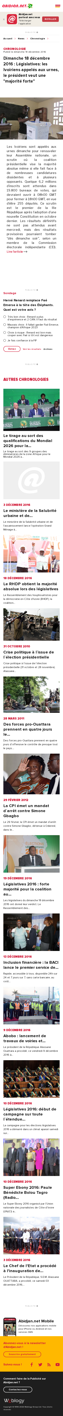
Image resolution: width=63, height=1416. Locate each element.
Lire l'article (15, 251)
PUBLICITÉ (30, 32)
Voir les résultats (32, 349)
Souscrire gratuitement (22, 1354)
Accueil (7, 38)
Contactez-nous (18, 1389)
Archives (48, 349)
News (21, 38)
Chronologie (37, 38)
